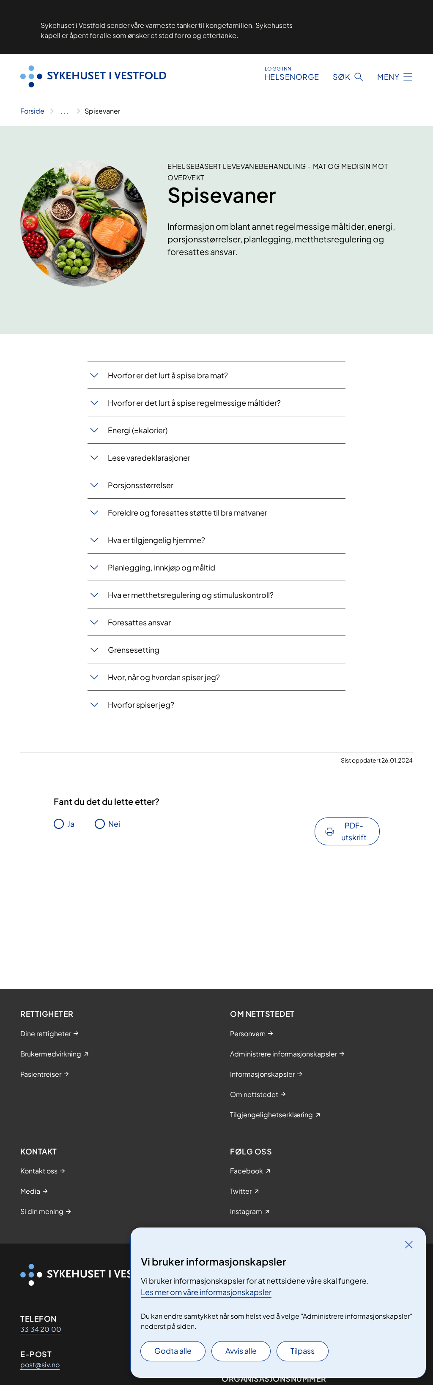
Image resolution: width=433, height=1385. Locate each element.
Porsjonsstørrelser (140, 485)
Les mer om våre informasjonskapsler (206, 1292)
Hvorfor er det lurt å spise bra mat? (168, 375)
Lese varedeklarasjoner (149, 457)
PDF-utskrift (354, 831)
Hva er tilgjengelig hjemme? (156, 540)
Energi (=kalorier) (137, 430)
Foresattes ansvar (139, 622)
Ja (70, 823)
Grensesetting (133, 649)
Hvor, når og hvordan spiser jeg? (164, 677)
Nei (114, 823)
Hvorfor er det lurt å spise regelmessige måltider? (194, 402)
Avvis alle (241, 1350)
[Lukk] (409, 1244)
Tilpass (302, 1350)
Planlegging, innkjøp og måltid (161, 567)
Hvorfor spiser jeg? (141, 704)
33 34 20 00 (40, 1329)
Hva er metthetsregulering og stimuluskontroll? (191, 595)
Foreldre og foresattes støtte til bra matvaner (187, 512)
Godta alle (173, 1350)
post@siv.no (40, 1364)
